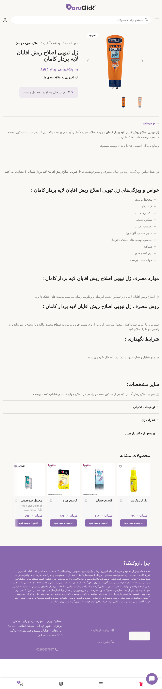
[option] (117, 88)
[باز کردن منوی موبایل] (157, 20)
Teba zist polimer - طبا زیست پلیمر (30, 507)
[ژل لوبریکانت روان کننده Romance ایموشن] (133, 479)
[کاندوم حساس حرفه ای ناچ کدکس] (98, 479)
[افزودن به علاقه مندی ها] (120, 466)
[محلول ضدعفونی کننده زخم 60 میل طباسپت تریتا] (28, 479)
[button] (142, 61)
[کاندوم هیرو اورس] (63, 479)
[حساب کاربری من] (5, 20)
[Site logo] (81, 6)
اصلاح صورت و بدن (27, 43)
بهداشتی (70, 43)
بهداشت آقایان (52, 43)
